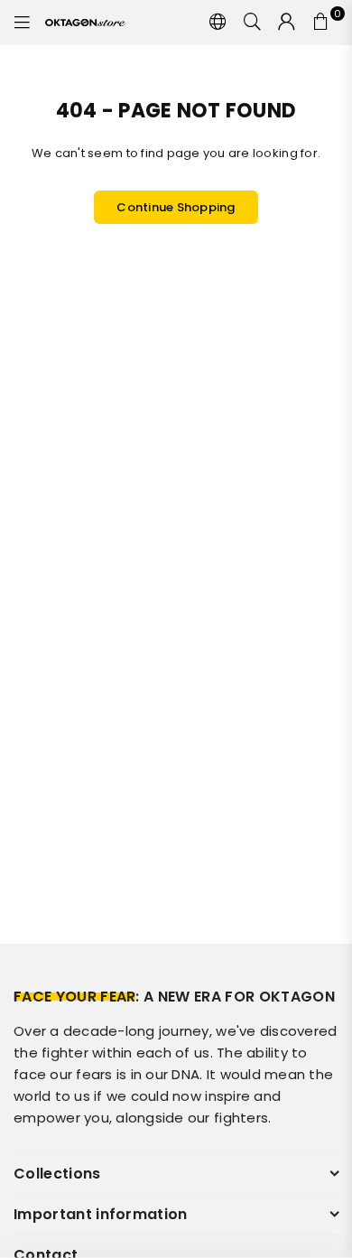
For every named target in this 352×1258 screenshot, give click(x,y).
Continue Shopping (175, 207)
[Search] (253, 22)
